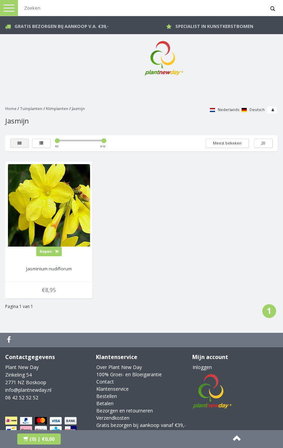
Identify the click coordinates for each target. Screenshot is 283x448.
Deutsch (256, 109)
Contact (105, 381)
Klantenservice (112, 389)
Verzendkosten (112, 418)
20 (263, 143)
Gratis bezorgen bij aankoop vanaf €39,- (141, 425)
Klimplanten (57, 108)
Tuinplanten (31, 108)
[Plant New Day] (164, 56)
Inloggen (202, 367)
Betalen (105, 403)
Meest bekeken (227, 143)
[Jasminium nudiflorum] (49, 204)
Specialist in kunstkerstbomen (214, 26)
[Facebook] (9, 340)
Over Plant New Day (119, 367)
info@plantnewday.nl (28, 390)
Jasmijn (78, 108)
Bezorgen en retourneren (124, 410)
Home (11, 108)
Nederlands (228, 109)
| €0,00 (42, 439)
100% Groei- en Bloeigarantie (129, 374)
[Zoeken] (272, 9)
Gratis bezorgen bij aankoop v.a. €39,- (61, 26)
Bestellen (106, 396)
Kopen (46, 251)
